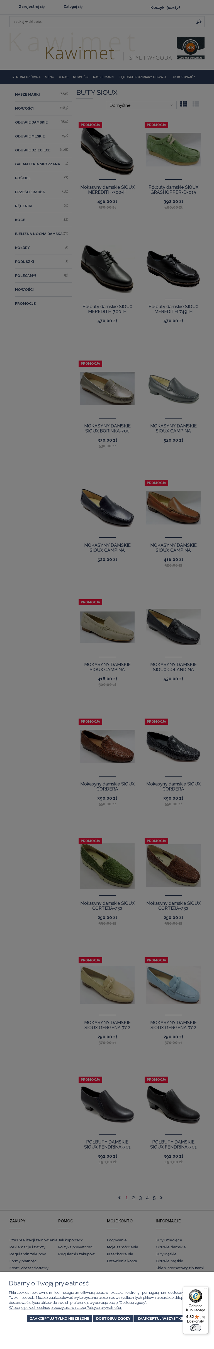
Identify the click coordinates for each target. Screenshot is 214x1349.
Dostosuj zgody (113, 1318)
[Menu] (205, 1289)
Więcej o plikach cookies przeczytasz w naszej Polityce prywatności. (65, 1308)
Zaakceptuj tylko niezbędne (59, 1318)
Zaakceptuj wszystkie (160, 1318)
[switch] (195, 1327)
